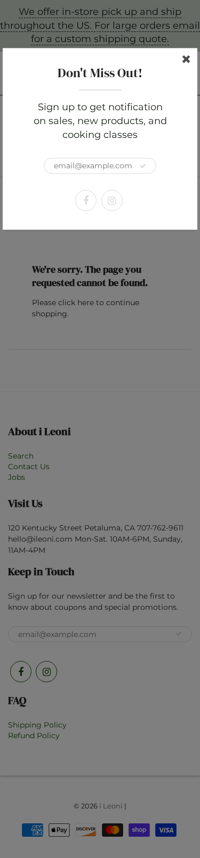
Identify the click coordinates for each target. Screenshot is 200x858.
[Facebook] (86, 200)
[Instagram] (112, 200)
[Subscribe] (143, 166)
